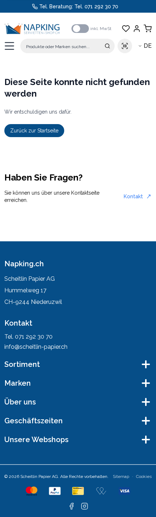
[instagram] (84, 506)
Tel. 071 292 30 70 (96, 6)
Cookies (144, 476)
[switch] (80, 28)
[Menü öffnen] (9, 46)
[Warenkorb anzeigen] (148, 29)
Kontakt (133, 196)
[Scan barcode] (125, 46)
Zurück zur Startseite (34, 131)
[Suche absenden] (107, 46)
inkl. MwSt (100, 28)
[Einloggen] (137, 29)
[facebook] (71, 506)
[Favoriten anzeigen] (126, 29)
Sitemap (121, 476)
